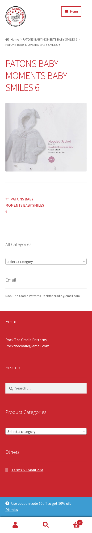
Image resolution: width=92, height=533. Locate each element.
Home (15, 39)
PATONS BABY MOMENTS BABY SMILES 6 (50, 39)
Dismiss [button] (11, 509)
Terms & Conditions (27, 470)
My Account (15, 525)
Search (46, 525)
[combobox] (46, 261)
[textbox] (46, 261)
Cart (70, 520)
